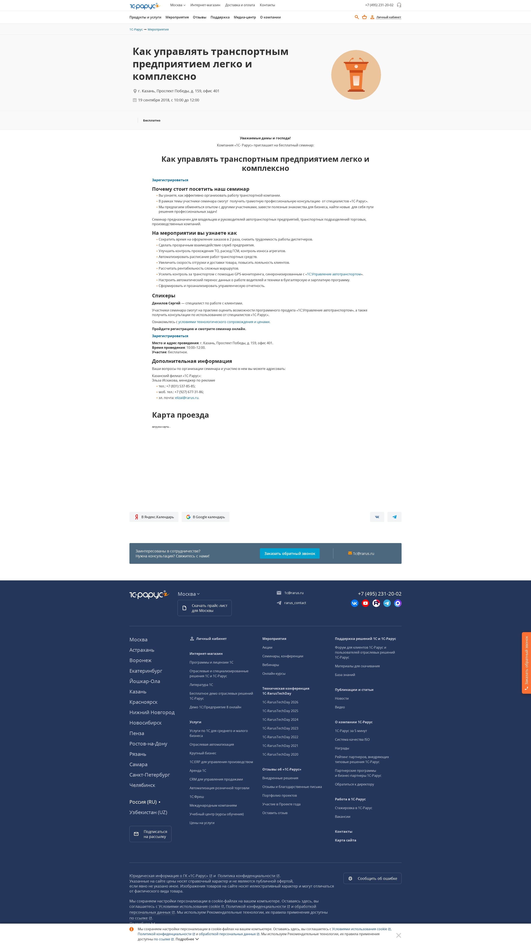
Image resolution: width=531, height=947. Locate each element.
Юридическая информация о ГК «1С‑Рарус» (169, 875)
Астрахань (141, 649)
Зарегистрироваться (170, 180)
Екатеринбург (145, 670)
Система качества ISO (352, 739)
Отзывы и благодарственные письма (292, 786)
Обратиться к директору (354, 784)
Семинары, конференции (282, 656)
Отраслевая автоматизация (212, 744)
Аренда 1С (198, 770)
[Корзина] (364, 17)
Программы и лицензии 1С (211, 662)
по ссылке (139, 917)
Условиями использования (362, 929)
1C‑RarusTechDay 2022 (280, 737)
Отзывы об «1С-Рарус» (281, 769)
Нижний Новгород (152, 712)
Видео (340, 707)
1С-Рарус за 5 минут (351, 730)
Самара (138, 764)
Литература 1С (201, 684)
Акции (267, 647)
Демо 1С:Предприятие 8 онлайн (215, 707)
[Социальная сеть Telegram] (387, 603)
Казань (137, 691)
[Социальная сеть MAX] (398, 603)
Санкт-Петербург (149, 774)
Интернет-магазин (205, 5)
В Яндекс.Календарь (157, 517)
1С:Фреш (197, 796)
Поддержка (220, 17)
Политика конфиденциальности (247, 875)
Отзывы (199, 17)
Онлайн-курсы (273, 673)
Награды (342, 748)
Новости (342, 698)
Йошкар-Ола (144, 681)
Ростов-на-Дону (148, 743)
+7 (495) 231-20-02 (379, 5)
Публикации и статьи (354, 689)
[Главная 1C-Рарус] (145, 6)
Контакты (267, 5)
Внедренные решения (280, 778)
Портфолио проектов (279, 795)
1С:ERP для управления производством (221, 762)
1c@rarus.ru (363, 553)
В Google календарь (209, 517)
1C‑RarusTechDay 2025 (280, 711)
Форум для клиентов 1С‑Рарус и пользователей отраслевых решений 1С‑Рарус (365, 652)
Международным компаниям (213, 805)
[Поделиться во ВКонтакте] (377, 517)
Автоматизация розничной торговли (219, 788)
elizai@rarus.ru (187, 397)
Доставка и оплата (240, 5)
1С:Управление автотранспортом (334, 274)
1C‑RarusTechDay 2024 (280, 719)
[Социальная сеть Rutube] (376, 603)
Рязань (137, 753)
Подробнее (185, 939)
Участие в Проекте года (281, 804)
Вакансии (342, 816)
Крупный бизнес (203, 753)
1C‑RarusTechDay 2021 (280, 745)
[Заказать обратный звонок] (399, 4)
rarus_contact (295, 603)
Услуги (195, 722)
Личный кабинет (211, 638)
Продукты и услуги (145, 17)
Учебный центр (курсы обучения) (217, 814)
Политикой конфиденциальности (165, 934)
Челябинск (142, 785)
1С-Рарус (136, 29)
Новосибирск (145, 722)
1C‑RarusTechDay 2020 (280, 754)
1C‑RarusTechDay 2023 (280, 728)
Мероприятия (177, 17)
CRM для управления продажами (216, 779)
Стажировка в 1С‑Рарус (353, 808)
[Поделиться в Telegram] (394, 517)
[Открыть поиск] (356, 17)
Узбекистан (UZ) (148, 812)
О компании (270, 17)
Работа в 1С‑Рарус (350, 799)
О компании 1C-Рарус (354, 722)
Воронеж (140, 660)
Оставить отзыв (274, 813)
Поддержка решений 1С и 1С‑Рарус (365, 638)
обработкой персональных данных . (230, 934)
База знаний (345, 674)
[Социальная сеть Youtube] (365, 603)
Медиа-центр (245, 17)
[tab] (145, 17)
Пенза (136, 733)
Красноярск (143, 701)
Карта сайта (345, 840)
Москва (138, 639)
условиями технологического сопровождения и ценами (223, 322)
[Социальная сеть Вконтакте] (354, 603)
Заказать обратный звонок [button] (289, 553)
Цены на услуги (202, 823)
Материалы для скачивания (357, 666)
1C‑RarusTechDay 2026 (280, 702)
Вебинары (270, 665)
